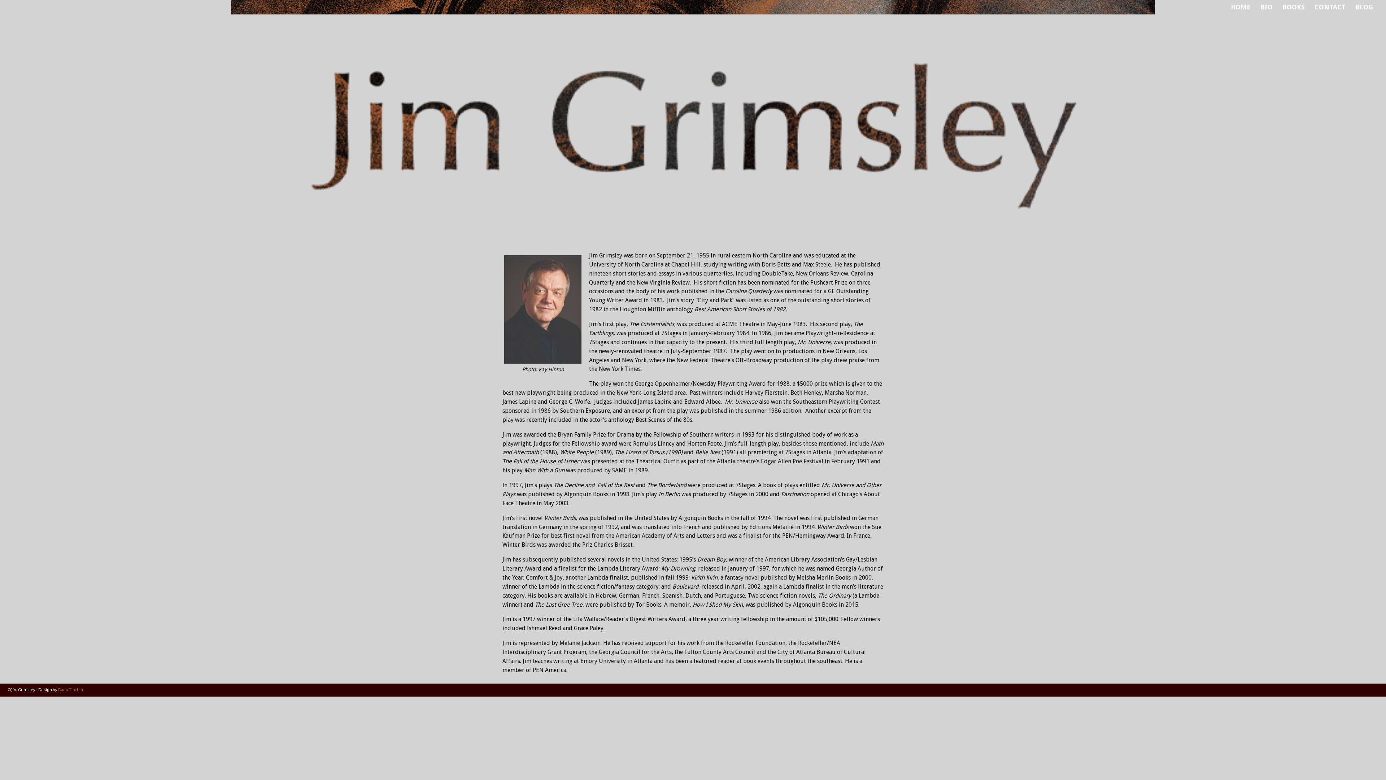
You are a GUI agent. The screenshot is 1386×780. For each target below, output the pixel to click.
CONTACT (1330, 7)
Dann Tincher (70, 690)
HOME (1241, 7)
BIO (1266, 7)
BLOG (1364, 7)
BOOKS (1293, 7)
